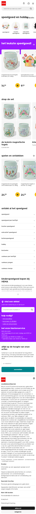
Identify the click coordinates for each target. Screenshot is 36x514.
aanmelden (18, 369)
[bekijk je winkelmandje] (28, 3)
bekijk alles (30, 17)
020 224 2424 (6, 331)
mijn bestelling (7, 319)
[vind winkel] (32, 309)
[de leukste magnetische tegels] (16, 125)
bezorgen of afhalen (10, 321)
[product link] (10, 60)
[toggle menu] (33, 3)
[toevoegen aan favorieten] (17, 52)
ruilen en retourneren (10, 324)
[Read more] (18, 294)
